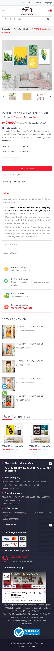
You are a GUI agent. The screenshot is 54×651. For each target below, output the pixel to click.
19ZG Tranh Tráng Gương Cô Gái (29, 344)
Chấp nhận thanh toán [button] (16, 532)
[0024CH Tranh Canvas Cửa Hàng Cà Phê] (13, 433)
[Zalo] (4, 386)
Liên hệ (29, 3)
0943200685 (14, 488)
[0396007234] (4, 393)
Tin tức (21, 3)
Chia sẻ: (5, 182)
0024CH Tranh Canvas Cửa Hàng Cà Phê (19, 446)
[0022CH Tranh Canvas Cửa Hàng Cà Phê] (40, 433)
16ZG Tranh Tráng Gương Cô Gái (29, 396)
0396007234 (26, 308)
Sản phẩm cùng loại (16, 417)
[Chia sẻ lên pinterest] (19, 181)
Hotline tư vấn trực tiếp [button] (17, 550)
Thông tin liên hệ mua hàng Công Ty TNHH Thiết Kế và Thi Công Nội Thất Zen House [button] (28, 467)
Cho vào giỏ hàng (27, 169)
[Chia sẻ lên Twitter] (15, 181)
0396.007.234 (19, 557)
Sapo (32, 646)
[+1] (23, 181)
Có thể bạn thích (14, 319)
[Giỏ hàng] (48, 11)
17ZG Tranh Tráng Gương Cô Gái (29, 378)
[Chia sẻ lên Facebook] (10, 181)
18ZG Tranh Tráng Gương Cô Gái (29, 361)
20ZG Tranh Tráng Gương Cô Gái (29, 326)
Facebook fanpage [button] (14, 567)
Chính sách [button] (10, 524)
